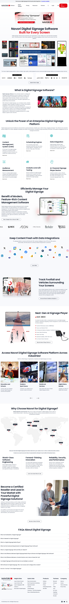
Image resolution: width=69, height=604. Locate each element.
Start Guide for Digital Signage (20, 588)
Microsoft (55, 581)
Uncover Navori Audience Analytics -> (48, 298)
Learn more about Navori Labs (34, 473)
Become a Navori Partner (34, 521)
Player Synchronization (31, 581)
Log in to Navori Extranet (18, 581)
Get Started (62, 5)
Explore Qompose (44, 1)
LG (53, 584)
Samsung (55, 583)
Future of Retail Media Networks (33, 592)
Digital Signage (20, 5)
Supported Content (31, 584)
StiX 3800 (45, 588)
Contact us (16, 586)
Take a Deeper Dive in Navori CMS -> (11, 219)
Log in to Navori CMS (18, 583)
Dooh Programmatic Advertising (33, 583)
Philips (54, 586)
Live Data (29, 586)
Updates (44, 583)
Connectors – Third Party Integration (34, 590)
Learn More (34, 265)
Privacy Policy (63, 586)
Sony (54, 588)
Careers (62, 583)
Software (12, 5)
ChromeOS (55, 594)
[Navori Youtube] (64, 601)
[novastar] (64, 78)
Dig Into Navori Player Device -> (44, 342)
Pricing (27, 5)
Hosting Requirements (47, 586)
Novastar (55, 595)
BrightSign (55, 592)
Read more (4, 155)
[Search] (48, 5)
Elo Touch (55, 590)
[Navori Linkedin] (62, 601)
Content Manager (30, 588)
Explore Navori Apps (34, 82)
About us (62, 581)
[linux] (59, 78)
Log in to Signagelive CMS (19, 584)
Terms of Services (64, 584)
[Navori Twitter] (66, 601)
